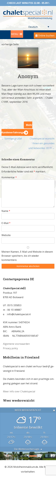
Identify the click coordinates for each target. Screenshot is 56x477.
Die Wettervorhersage (28, 449)
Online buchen (45, 35)
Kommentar (9, 177)
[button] (14, 34)
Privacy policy (10, 348)
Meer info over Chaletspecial (19, 391)
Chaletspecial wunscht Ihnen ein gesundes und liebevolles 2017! (41, 143)
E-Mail (5, 223)
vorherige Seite (10, 44)
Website (6, 235)
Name (5, 211)
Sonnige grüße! (11, 138)
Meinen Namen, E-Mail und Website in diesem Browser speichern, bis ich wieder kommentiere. (27, 256)
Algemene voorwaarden (16, 343)
